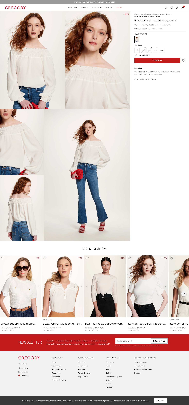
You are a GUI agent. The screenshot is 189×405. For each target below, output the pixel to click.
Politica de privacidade (143, 369)
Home (54, 362)
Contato (137, 373)
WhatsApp (25, 375)
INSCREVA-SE (159, 341)
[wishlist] (171, 8)
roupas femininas (146, 15)
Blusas (108, 369)
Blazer (108, 366)
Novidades (72, 8)
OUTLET (119, 8)
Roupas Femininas (59, 369)
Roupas (85, 8)
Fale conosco (139, 366)
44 (162, 51)
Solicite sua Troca (59, 380)
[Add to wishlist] (183, 60)
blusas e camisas (159, 15)
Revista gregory (84, 373)
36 (137, 51)
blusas (168, 15)
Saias (108, 384)
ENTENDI (160, 401)
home (137, 15)
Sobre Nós (82, 362)
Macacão (109, 380)
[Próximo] (183, 293)
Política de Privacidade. (141, 401)
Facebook (24, 368)
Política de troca (140, 362)
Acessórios (97, 8)
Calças (108, 373)
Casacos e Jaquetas (114, 377)
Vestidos (109, 387)
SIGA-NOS (22, 364)
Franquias (81, 369)
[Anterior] (5, 293)
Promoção (56, 377)
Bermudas (110, 362)
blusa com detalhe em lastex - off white (147, 17)
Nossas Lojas (83, 366)
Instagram (24, 372)
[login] (177, 8)
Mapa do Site (83, 377)
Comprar (157, 60)
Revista (109, 8)
